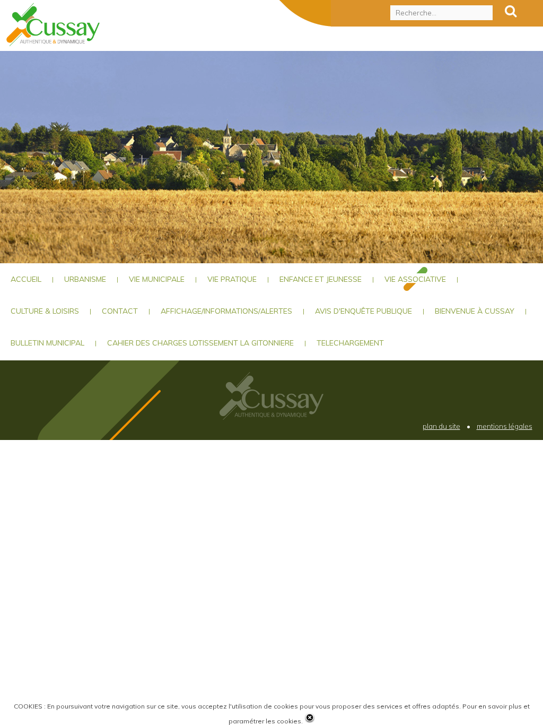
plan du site (441, 425)
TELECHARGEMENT (350, 343)
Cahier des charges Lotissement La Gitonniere (200, 343)
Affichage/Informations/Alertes (226, 311)
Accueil (26, 279)
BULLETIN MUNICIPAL (47, 343)
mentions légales (504, 425)
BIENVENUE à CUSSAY (474, 311)
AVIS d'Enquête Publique (363, 311)
